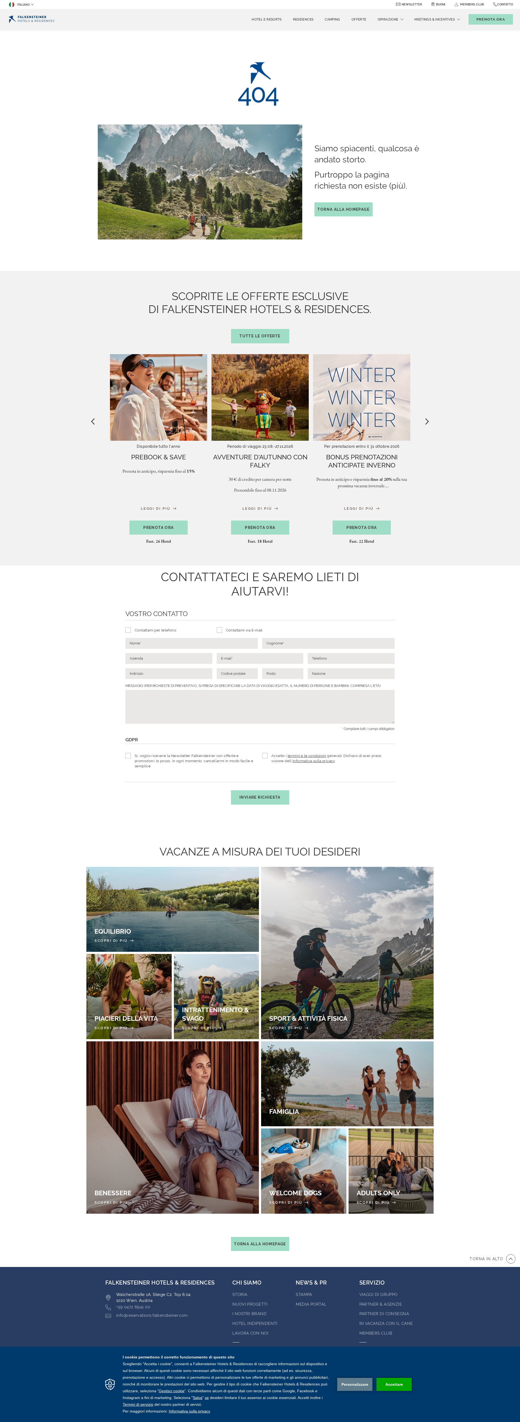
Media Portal (311, 1304)
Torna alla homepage (343, 209)
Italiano (23, 4)
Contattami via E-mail (244, 630)
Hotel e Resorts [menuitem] (266, 19)
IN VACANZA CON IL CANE (386, 1323)
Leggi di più (156, 508)
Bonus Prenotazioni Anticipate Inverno (362, 461)
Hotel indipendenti (255, 1323)
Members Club (375, 1333)
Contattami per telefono (155, 630)
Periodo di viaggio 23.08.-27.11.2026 (260, 446)
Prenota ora (158, 527)
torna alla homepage (260, 1244)
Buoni (440, 4)
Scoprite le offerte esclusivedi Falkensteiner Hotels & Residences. (260, 314)
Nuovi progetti (250, 1304)
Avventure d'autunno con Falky (260, 461)
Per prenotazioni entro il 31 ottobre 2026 (361, 446)
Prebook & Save (158, 457)
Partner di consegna (384, 1313)
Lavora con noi (250, 1333)
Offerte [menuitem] (359, 19)
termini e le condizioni (307, 756)
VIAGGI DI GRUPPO (378, 1294)
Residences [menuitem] (303, 19)
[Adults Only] (391, 1171)
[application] (260, 1384)
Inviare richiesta (260, 797)
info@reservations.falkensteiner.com (152, 1315)
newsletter (412, 4)
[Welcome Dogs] (303, 1171)
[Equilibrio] (172, 909)
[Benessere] (172, 1127)
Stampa (304, 1294)
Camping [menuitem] (332, 19)
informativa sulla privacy (313, 761)
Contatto (505, 4)
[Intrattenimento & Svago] (216, 996)
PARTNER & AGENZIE (380, 1304)
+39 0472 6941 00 (133, 1307)
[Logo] (31, 19)
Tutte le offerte (259, 336)
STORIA (240, 1294)
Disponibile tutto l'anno (158, 446)
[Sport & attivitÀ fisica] (347, 953)
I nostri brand (249, 1313)
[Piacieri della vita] (129, 996)
